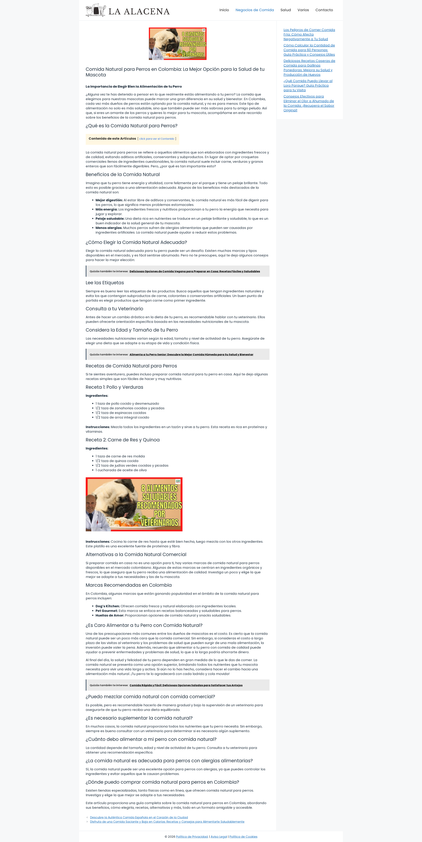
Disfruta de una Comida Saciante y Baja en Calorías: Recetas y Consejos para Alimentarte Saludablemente (167, 822)
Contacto (324, 10)
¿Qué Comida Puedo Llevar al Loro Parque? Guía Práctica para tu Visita (308, 85)
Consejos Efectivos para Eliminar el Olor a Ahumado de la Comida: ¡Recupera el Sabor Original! (309, 103)
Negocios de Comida (255, 10)
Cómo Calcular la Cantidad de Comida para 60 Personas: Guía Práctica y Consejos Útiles (309, 50)
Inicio (224, 10)
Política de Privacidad (192, 837)
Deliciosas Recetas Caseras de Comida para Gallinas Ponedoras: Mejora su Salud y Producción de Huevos (309, 67)
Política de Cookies (243, 837)
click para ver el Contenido (156, 139)
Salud (286, 10)
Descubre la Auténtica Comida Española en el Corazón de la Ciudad (139, 817)
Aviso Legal (219, 837)
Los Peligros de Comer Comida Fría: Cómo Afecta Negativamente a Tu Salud (309, 34)
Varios (303, 10)
